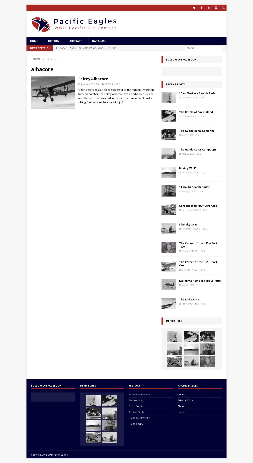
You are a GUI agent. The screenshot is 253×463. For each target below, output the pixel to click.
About (181, 406)
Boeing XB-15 (188, 168)
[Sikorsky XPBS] (169, 228)
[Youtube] (223, 8)
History (53, 41)
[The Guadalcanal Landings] (169, 134)
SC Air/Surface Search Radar (198, 93)
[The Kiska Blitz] (169, 303)
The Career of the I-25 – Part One (198, 263)
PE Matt (109, 84)
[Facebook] (201, 8)
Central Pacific (137, 412)
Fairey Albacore (93, 78)
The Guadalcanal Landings (196, 130)
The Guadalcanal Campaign (197, 149)
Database (99, 41)
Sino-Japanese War (140, 394)
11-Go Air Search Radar (194, 187)
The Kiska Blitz (189, 299)
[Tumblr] (209, 8)
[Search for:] (203, 48)
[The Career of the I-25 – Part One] (169, 265)
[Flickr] (216, 8)
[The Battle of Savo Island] (169, 116)
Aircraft (75, 41)
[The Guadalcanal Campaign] (169, 153)
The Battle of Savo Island (196, 112)
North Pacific (136, 406)
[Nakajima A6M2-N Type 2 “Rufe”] (169, 284)
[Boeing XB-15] (169, 172)
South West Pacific (139, 418)
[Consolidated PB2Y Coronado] (169, 209)
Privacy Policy (185, 400)
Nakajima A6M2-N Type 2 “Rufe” (200, 280)
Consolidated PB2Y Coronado (198, 205)
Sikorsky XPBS (188, 224)
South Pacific (136, 424)
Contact (182, 394)
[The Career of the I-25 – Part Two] (169, 247)
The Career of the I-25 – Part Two (198, 244)
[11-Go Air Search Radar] (169, 191)
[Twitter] (194, 8)
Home (34, 41)
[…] (121, 102)
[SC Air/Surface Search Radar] (169, 97)
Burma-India (136, 400)
